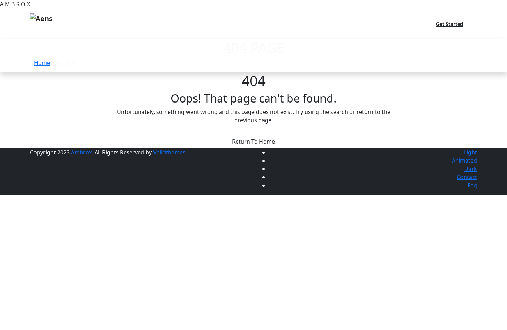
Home (42, 63)
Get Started (449, 24)
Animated (464, 160)
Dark (470, 169)
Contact (467, 177)
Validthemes (169, 152)
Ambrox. (82, 152)
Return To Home (253, 141)
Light (470, 152)
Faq (472, 185)
